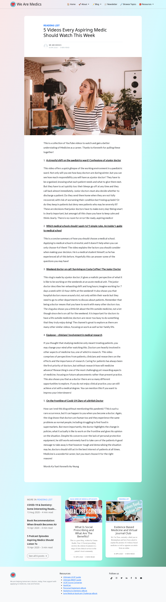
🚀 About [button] (83, 4)
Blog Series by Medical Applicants (83, 499)
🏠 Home (71, 4)
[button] (111, 578)
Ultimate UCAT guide (72, 577)
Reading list (51, 25)
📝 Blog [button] (96, 4)
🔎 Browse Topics (128, 4)
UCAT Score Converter (72, 582)
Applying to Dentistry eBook (75, 590)
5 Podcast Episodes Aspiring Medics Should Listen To (40, 539)
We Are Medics (55, 45)
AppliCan (67, 585)
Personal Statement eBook (74, 588)
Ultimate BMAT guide (72, 580)
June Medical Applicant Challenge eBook (80, 593)
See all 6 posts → (38, 555)
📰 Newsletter (110, 4)
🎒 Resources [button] (145, 4)
